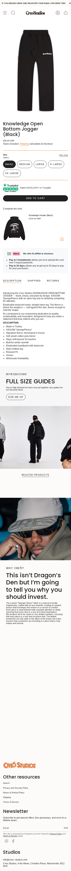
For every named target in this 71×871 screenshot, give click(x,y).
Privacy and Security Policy (15, 788)
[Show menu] (5, 12)
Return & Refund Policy (13, 792)
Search (6, 783)
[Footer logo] (19, 764)
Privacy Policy (56, 834)
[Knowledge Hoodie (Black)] (14, 228)
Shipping (24, 144)
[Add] (62, 239)
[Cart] (66, 12)
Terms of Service (11, 802)
